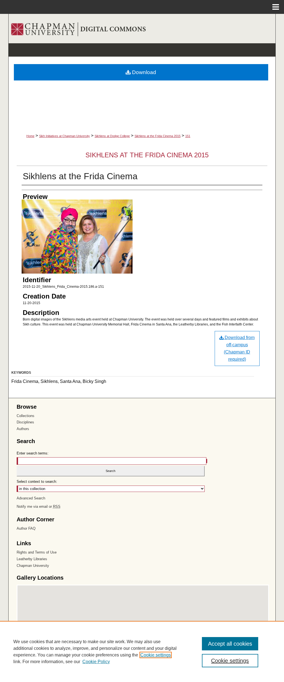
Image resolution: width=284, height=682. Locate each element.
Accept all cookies (230, 644)
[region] (142, 651)
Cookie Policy (96, 661)
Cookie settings (155, 655)
